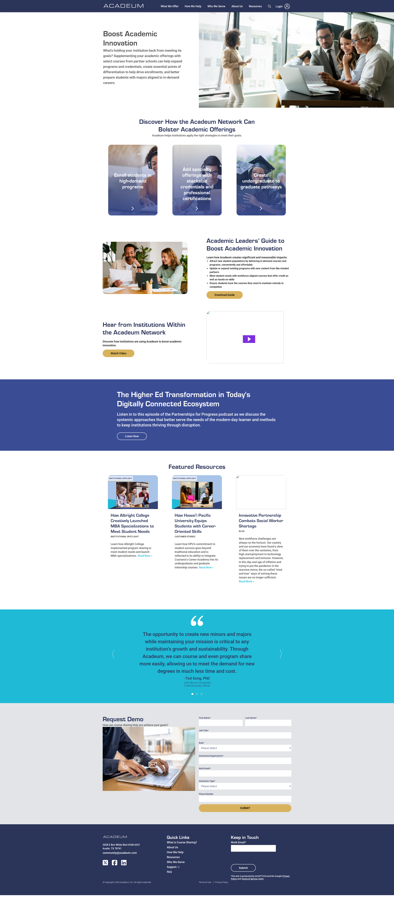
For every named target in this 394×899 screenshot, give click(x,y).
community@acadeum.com (120, 852)
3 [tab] (202, 694)
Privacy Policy (221, 882)
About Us (237, 6)
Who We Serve (216, 6)
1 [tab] (192, 694)
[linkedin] (124, 862)
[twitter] (105, 862)
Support (172, 867)
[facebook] (114, 862)
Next (279, 654)
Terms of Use (205, 882)
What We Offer (170, 6)
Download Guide (225, 294)
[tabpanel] (197, 653)
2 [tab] (197, 694)
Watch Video (118, 353)
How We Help (193, 6)
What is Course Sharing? (182, 842)
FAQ (169, 871)
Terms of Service (249, 879)
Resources (255, 6)
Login (279, 6)
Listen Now (132, 436)
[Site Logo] (115, 837)
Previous (114, 654)
